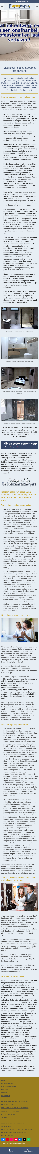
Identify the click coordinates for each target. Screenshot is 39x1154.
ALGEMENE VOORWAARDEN (10, 1111)
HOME (3, 1080)
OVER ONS (4, 1089)
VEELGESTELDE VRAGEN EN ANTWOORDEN (14, 1108)
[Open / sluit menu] (2, 6)
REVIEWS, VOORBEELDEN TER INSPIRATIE (14, 1101)
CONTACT (4, 1092)
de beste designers (23, 116)
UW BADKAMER (6, 1126)
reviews (9, 434)
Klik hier (4, 1066)
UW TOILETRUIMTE (7, 1135)
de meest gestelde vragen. (24, 1070)
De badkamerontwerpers (11, 965)
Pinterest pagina (19, 436)
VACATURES (5, 1117)
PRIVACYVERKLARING (8, 1114)
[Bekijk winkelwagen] (37, 6)
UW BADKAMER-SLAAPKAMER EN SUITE (13, 1132)
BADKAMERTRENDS (7, 1104)
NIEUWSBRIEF (5, 1096)
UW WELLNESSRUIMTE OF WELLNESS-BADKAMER (16, 1129)
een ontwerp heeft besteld (18, 981)
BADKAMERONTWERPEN (9, 1083)
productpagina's (22, 434)
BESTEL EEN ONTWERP (8, 1086)
